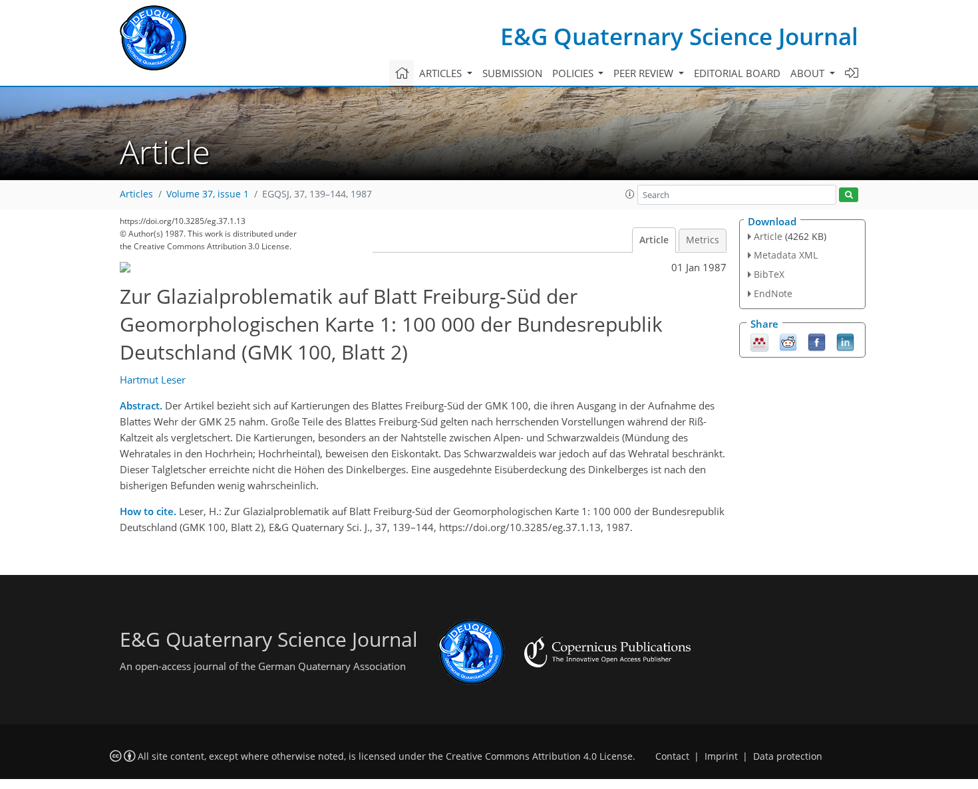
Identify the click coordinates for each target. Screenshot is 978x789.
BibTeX (769, 274)
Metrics (702, 240)
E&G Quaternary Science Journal (679, 36)
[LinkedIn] (845, 341)
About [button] (808, 73)
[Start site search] (848, 195)
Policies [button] (574, 73)
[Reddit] (788, 341)
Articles (136, 194)
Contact (672, 756)
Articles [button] (441, 73)
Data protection (787, 756)
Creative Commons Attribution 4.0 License (539, 756)
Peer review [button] (644, 73)
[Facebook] (817, 341)
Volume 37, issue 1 (207, 194)
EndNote (773, 293)
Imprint (721, 756)
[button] (630, 194)
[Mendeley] (759, 341)
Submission (512, 73)
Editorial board (737, 73)
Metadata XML (786, 255)
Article (654, 240)
